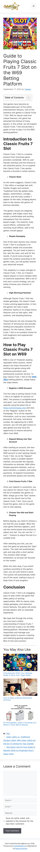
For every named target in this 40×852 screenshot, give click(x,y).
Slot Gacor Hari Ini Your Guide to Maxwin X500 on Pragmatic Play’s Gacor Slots (19, 750)
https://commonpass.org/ (14, 408)
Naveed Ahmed (21, 848)
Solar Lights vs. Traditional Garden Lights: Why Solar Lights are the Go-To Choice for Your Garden (19, 740)
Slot (8, 733)
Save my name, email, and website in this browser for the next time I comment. (19, 821)
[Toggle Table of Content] (27, 98)
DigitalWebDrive (19, 846)
